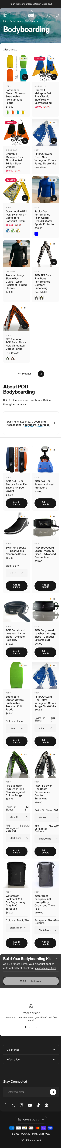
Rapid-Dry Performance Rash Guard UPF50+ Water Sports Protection (44, 218)
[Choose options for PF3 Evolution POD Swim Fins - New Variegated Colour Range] (25, 326)
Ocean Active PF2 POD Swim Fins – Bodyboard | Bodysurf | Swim (16, 216)
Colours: (14, 718)
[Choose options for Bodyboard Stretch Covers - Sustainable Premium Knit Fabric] (25, 77)
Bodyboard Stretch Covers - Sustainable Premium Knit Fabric (15, 96)
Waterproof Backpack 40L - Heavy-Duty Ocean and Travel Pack (42, 900)
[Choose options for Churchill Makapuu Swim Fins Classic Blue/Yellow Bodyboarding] (54, 77)
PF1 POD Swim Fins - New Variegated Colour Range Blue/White (45, 158)
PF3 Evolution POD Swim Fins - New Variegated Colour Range (16, 344)
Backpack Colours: (46, 919)
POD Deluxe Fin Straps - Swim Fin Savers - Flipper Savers (15, 483)
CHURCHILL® (40, 86)
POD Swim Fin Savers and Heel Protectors (43, 482)
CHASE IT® (10, 271)
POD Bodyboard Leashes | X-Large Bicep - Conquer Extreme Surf (43, 632)
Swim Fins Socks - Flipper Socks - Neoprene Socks (16, 547)
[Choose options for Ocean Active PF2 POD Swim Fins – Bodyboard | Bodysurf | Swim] (25, 198)
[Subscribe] (51, 1097)
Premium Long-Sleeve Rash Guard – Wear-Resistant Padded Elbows (16, 282)
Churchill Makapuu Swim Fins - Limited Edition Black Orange (15, 160)
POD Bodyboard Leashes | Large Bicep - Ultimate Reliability (15, 630)
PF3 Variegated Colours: (19, 827)
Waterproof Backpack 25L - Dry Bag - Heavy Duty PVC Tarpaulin (15, 900)
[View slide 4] (36, 1032)
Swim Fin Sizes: (43, 719)
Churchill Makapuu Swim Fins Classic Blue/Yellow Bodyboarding (43, 96)
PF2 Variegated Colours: (47, 827)
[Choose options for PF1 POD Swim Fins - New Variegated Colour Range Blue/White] (54, 141)
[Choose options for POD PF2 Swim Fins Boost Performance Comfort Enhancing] (54, 262)
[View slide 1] (24, 1032)
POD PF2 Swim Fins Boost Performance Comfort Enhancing (43, 282)
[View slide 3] (32, 1032)
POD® (8, 86)
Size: (12, 562)
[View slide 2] (28, 1032)
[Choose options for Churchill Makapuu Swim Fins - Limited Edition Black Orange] (25, 141)
